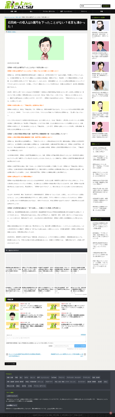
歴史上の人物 (10, 386)
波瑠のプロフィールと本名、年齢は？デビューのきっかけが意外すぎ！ (100, 174)
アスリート (84, 11)
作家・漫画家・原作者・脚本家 (15, 381)
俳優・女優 (13, 11)
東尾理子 (10, 31)
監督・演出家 (96, 377)
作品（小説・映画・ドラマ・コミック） (65, 381)
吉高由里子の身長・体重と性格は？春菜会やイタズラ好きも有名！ (100, 200)
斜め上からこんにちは (10, 17)
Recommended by (79, 294)
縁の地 (24, 386)
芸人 (31, 11)
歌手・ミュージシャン (66, 11)
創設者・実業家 (92, 381)
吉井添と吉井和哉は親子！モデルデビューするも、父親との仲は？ (100, 149)
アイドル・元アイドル (49, 11)
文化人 (105, 381)
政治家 (100, 381)
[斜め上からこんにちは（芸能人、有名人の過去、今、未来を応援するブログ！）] (19, 5)
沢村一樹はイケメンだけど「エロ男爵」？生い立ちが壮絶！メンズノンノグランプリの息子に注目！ (100, 264)
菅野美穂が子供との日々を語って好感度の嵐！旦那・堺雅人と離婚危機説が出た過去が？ (31, 326)
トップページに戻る (10, 363)
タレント (32, 377)
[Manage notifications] (110, 413)
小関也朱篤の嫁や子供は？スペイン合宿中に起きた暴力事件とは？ (100, 254)
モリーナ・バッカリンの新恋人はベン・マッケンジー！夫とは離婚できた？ (31, 307)
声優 (101, 11)
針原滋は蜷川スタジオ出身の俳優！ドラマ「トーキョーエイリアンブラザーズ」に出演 (72, 326)
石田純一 (14, 31)
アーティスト (86, 377)
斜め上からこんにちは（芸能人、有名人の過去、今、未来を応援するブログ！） (56, 415)
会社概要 (29, 401)
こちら (49, 408)
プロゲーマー (49, 381)
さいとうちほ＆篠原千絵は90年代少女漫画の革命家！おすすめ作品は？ (25, 355)
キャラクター (81, 381)
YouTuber (53, 377)
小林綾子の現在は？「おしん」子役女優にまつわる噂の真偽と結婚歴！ (100, 157)
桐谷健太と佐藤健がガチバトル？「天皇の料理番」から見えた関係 (100, 208)
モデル (26, 377)
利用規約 (83, 334)
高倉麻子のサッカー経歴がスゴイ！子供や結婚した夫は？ (67, 355)
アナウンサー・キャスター (74, 377)
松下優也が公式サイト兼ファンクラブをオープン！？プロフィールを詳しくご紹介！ (72, 307)
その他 (30, 386)
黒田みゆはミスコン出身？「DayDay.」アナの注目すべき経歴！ (101, 166)
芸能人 (18, 386)
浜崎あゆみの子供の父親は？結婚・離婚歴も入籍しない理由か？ (100, 182)
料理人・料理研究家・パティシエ (34, 381)
